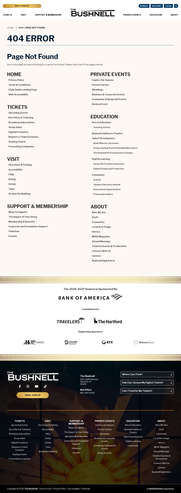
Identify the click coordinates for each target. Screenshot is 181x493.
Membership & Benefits (21, 221)
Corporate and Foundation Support (28, 226)
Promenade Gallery (103, 194)
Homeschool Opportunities (107, 189)
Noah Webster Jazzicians (106, 143)
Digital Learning (101, 159)
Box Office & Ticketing (20, 117)
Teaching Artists (101, 127)
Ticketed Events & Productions (109, 246)
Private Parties (100, 85)
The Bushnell (92, 12)
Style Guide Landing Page (22, 89)
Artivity (97, 180)
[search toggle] (176, 6)
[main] (90, 151)
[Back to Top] (176, 484)
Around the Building (19, 193)
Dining (12, 179)
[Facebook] (20, 386)
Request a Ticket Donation (23, 137)
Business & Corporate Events (108, 94)
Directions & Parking (20, 164)
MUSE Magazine (101, 236)
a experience (160, 488)
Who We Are (99, 212)
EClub (168, 6)
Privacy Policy (16, 80)
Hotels (12, 184)
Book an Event (100, 104)
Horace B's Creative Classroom (108, 164)
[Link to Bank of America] (90, 297)
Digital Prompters (18, 132)
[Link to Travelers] (70, 320)
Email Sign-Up (33, 395)
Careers (96, 256)
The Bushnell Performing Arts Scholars (113, 153)
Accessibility (15, 169)
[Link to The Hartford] (107, 320)
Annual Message (101, 241)
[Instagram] (27, 386)
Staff (95, 217)
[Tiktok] (45, 386)
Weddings (97, 89)
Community (98, 175)
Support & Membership (48, 15)
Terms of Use (45, 488)
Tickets (7, 15)
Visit (23, 15)
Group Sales (15, 127)
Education (156, 15)
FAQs (11, 174)
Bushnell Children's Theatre (107, 133)
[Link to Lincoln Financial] (71, 342)
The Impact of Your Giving (22, 217)
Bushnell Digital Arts (103, 260)
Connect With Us (101, 251)
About (174, 15)
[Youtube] (36, 386)
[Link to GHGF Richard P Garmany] (34, 342)
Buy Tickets (22, 6)
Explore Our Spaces (103, 80)
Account (156, 6)
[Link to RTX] (107, 342)
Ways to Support (17, 212)
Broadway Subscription (21, 122)
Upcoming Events (18, 112)
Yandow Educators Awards (106, 185)
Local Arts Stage (101, 227)
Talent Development (103, 138)
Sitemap (86, 488)
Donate (144, 6)
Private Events (132, 15)
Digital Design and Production (108, 169)
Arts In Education (101, 122)
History (96, 231)
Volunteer (14, 231)
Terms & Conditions (19, 85)
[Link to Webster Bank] (144, 342)
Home (10, 27)
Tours (11, 189)
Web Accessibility (18, 94)
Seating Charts (17, 141)
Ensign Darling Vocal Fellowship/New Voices (115, 148)
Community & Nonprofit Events (109, 99)
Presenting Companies (21, 146)
